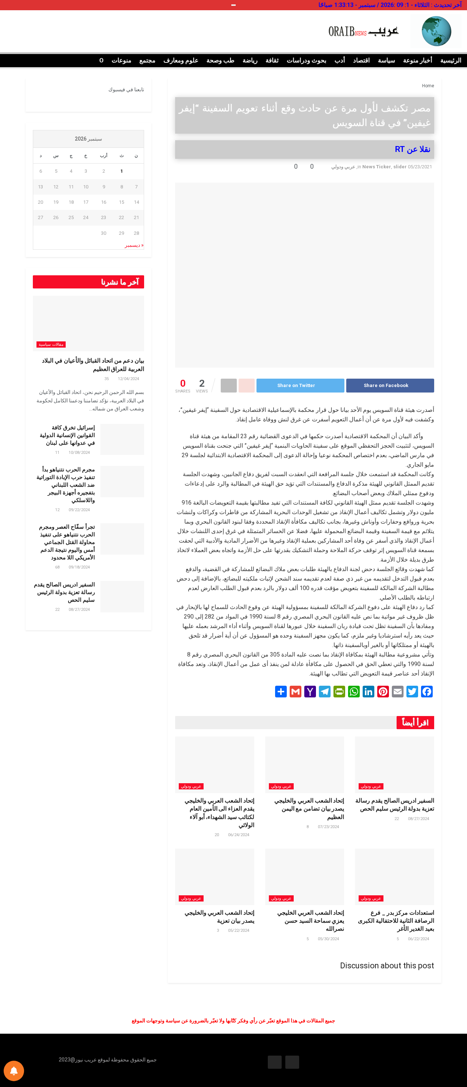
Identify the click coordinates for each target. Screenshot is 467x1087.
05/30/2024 (329, 939)
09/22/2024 (80, 510)
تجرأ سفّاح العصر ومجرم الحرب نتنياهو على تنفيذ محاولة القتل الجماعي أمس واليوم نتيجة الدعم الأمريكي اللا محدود (67, 542)
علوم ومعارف (180, 60)
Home (428, 85)
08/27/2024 (419, 818)
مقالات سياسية (51, 344)
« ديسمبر (134, 245)
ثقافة (272, 60)
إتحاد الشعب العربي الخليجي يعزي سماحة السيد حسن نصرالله (310, 921)
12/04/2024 (129, 378)
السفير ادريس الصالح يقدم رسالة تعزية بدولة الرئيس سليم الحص (64, 592)
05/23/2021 (420, 166)
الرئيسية (451, 60)
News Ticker (376, 166)
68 (58, 567)
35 (107, 378)
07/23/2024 (329, 826)
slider (400, 166)
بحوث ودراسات (307, 60)
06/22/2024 (419, 939)
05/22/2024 (239, 930)
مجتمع (147, 60)
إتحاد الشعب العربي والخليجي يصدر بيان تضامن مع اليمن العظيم (309, 808)
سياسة (386, 60)
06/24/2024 (239, 835)
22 (397, 818)
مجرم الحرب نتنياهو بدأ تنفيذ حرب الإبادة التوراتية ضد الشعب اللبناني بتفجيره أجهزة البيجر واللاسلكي (65, 485)
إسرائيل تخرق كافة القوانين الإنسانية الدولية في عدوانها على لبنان (67, 435)
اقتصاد (361, 60)
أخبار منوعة (417, 60)
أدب (340, 60)
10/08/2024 (80, 452)
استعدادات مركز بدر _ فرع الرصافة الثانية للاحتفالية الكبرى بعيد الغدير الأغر (396, 921)
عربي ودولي (343, 166)
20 (217, 835)
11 (58, 452)
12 (58, 510)
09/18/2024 (80, 567)
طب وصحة (221, 60)
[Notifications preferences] (14, 1071)
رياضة (250, 60)
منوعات (121, 60)
